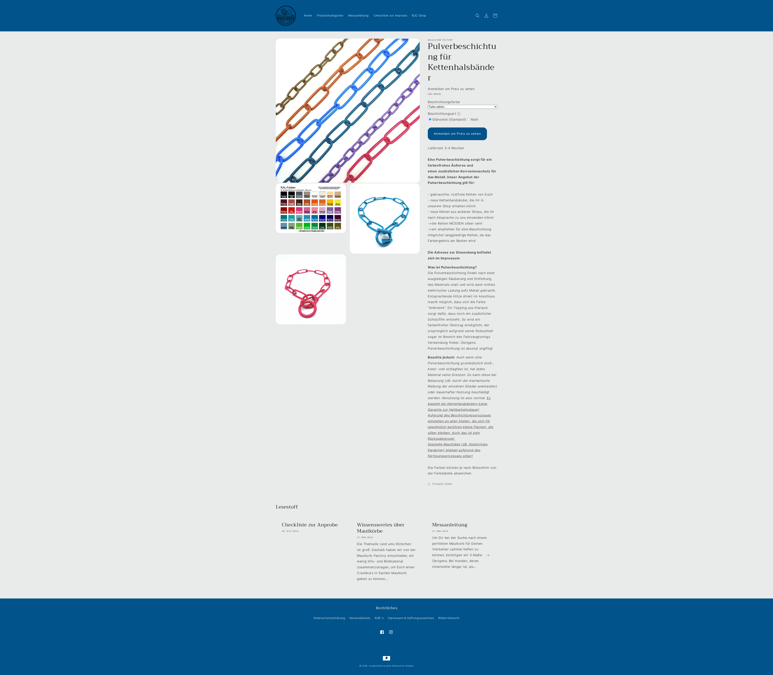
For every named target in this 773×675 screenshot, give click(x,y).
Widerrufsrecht (448, 618)
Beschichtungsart (442, 114)
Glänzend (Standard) (449, 119)
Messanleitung (449, 525)
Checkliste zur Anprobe (310, 525)
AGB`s (378, 618)
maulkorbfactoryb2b (380, 666)
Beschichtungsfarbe (444, 102)
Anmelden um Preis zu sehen (457, 134)
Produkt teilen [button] (442, 484)
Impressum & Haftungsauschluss (411, 618)
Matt (474, 119)
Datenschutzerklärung (329, 618)
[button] (477, 15)
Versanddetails (359, 618)
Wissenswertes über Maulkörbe (381, 528)
